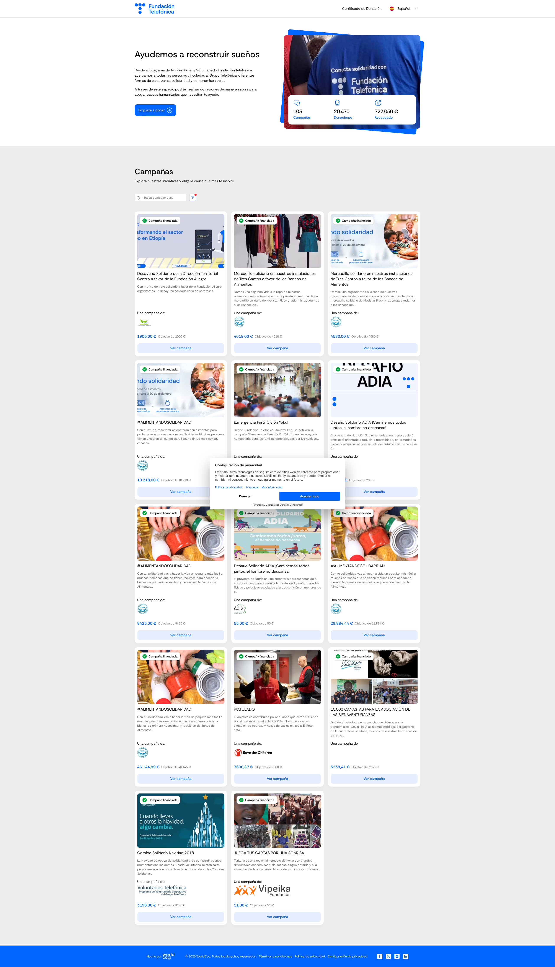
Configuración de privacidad (347, 956)
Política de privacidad (310, 956)
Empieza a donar (151, 110)
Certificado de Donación (362, 8)
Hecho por (154, 956)
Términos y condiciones (275, 956)
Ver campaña (180, 348)
